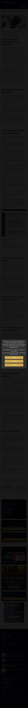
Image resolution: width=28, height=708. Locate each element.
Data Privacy (14, 361)
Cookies (14, 364)
